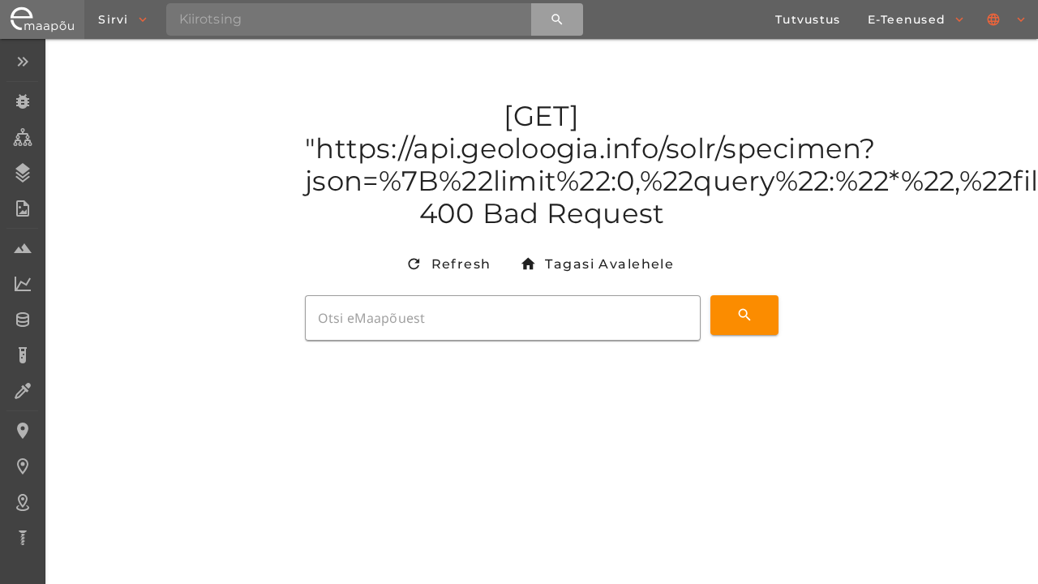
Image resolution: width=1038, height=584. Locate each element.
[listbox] (22, 301)
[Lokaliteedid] (22, 430)
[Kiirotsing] (557, 19)
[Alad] (22, 502)
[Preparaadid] (22, 391)
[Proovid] (22, 248)
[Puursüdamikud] (22, 538)
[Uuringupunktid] (22, 466)
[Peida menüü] (22, 61)
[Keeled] (1007, 19)
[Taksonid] (22, 137)
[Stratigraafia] (22, 173)
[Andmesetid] (22, 319)
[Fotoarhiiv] (22, 208)
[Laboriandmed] (22, 284)
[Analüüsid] (22, 355)
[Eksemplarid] (22, 101)
